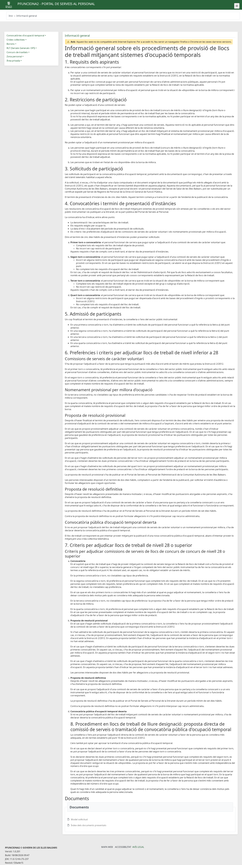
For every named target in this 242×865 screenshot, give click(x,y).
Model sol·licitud (79, 819)
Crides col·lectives (16, 39)
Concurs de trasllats (17, 52)
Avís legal (138, 847)
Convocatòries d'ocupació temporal (25, 35)
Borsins (11, 43)
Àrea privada (13, 60)
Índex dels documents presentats (88, 825)
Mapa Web (107, 847)
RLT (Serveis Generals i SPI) (21, 48)
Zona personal (14, 56)
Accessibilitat (123, 847)
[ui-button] (236, 6)
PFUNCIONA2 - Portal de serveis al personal (56, 3)
